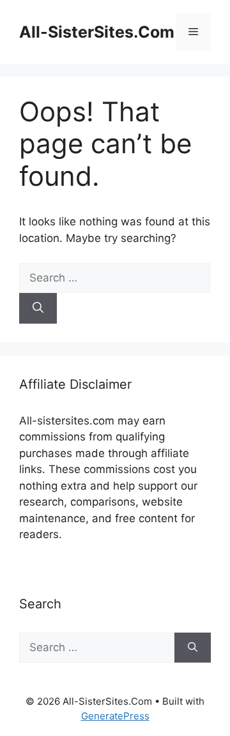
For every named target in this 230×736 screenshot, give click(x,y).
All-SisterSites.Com (96, 31)
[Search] (38, 308)
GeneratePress (115, 716)
